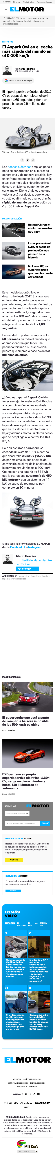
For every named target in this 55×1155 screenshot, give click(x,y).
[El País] (8, 1103)
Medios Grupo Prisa (27, 1151)
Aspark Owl (24, 576)
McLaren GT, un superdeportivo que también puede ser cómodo (40, 272)
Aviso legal (17, 1079)
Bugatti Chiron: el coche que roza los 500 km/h (40, 228)
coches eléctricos (19, 167)
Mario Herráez (27, 69)
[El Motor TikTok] (34, 1094)
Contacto (33, 1087)
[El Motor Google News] (38, 1094)
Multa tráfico (28, 2)
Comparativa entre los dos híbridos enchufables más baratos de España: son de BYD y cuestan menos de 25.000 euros (39, 1022)
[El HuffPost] (42, 1103)
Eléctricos (7, 42)
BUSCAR (13, 891)
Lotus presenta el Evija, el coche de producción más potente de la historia (39, 250)
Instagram (34, 547)
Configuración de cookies (18, 1083)
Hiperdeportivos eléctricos (14, 579)
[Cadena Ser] (26, 1108)
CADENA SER (43, 924)
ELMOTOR (10, 923)
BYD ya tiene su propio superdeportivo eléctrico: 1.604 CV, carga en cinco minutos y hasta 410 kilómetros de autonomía (26, 781)
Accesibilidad (22, 1087)
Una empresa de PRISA (27, 1144)
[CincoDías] (26, 1103)
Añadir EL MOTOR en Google (20, 80)
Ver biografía (24, 569)
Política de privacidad (32, 1079)
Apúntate (14, 860)
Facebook (16, 547)
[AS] (16, 1103)
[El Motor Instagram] (30, 1094)
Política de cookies (37, 1083)
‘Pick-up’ (16, 2)
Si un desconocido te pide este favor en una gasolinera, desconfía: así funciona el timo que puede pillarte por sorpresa (15, 1022)
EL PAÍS (30, 924)
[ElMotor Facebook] (22, 1094)
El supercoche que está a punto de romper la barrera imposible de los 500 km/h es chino (25, 721)
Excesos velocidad (45, 2)
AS (36, 923)
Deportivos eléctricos (40, 576)
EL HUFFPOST (21, 924)
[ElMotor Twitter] (26, 1094)
